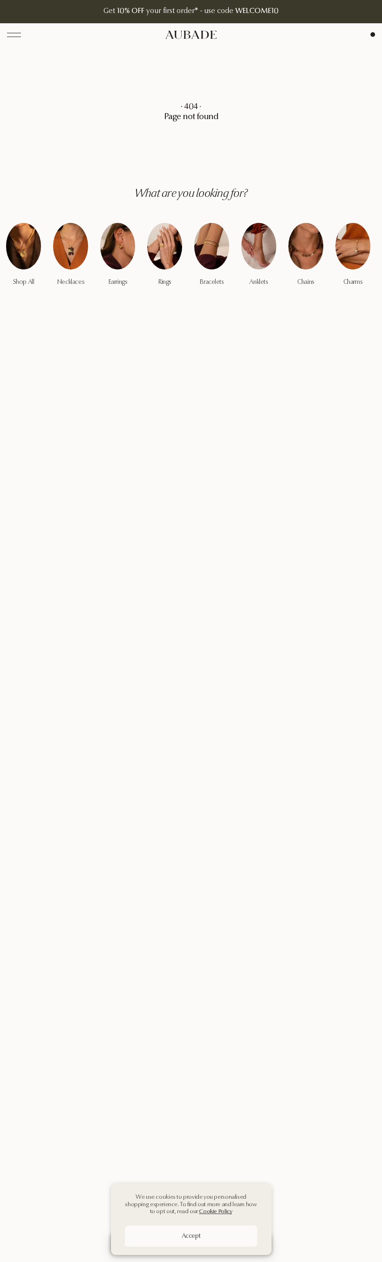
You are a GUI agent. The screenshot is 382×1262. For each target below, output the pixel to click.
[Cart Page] (372, 34)
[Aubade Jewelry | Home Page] (191, 35)
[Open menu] (14, 35)
